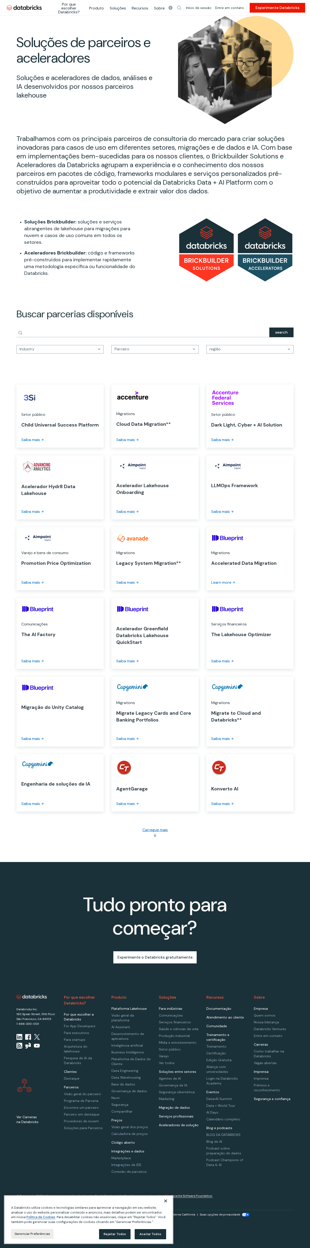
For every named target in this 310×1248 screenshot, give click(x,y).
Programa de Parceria (81, 1101)
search (281, 332)
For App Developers (79, 1026)
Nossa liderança (266, 1022)
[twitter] (37, 1037)
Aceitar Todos (150, 1234)
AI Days (212, 1112)
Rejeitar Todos (115, 1234)
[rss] (19, 1046)
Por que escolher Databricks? (69, 8)
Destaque (71, 1078)
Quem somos (264, 1015)
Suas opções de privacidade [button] (220, 1214)
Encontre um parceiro (81, 1107)
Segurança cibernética (177, 1092)
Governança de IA (173, 1085)
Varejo (164, 1056)
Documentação (218, 1008)
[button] (179, 8)
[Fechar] (165, 1201)
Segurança (119, 1104)
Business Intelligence (127, 1052)
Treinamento (216, 1046)
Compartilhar (121, 1111)
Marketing (166, 1099)
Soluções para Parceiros (83, 1128)
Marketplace (121, 1158)
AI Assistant (120, 1027)
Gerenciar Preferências (32, 1234)
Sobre (159, 8)
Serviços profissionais (176, 1116)
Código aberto (123, 1142)
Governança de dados (129, 1091)
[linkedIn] (19, 1037)
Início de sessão (198, 8)
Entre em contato (229, 8)
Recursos (140, 8)
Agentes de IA (170, 1078)
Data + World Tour (220, 1105)
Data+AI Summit (219, 1099)
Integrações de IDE (126, 1165)
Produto (96, 8)
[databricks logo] (31, 996)
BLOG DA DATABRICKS (223, 1135)
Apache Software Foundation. (192, 1196)
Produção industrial (174, 1036)
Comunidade (216, 1026)
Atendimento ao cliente (225, 1017)
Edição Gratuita (219, 1060)
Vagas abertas (265, 1063)
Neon (115, 1098)
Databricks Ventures (270, 1029)
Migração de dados (174, 1107)
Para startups (74, 1039)
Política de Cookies (40, 1217)
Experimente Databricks (277, 7)
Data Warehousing (126, 1077)
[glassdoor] (28, 1046)
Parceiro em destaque (81, 1114)
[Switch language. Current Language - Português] (170, 8)
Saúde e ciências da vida (178, 1029)
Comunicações (171, 1015)
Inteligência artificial (127, 1045)
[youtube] (37, 1046)
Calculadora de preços (129, 1134)
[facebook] (28, 1037)
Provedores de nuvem (81, 1121)
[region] (88, 1219)
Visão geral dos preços (129, 1127)
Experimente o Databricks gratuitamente (155, 957)
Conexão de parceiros (129, 1171)
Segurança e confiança (272, 1099)
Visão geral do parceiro (82, 1094)
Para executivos (76, 1033)
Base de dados (123, 1084)
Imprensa (261, 1078)
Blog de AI (214, 1141)
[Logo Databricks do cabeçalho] (24, 7)
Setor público (170, 1049)
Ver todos (167, 1063)
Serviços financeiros (175, 1022)
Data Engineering (124, 1070)
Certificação (216, 1053)
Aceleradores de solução (179, 1125)
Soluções (118, 8)
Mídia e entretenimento (177, 1042)
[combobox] (60, 349)
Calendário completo (223, 1119)
